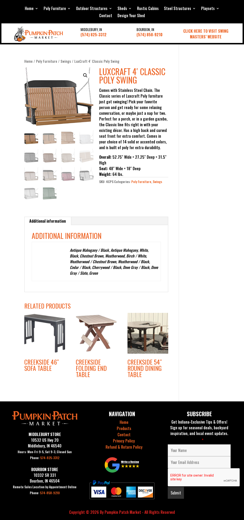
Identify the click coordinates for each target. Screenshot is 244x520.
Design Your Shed (131, 16)
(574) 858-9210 (150, 34)
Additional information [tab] (47, 221)
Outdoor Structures (91, 9)
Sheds (122, 9)
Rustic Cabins (148, 9)
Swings (66, 61)
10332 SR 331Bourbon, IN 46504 (45, 478)
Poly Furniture (55, 9)
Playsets (208, 9)
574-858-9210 (45, 492)
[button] (85, 75)
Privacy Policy (124, 441)
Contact (105, 16)
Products (124, 428)
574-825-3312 (44, 457)
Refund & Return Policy (124, 447)
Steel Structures (177, 9)
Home (29, 9)
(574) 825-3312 (94, 34)
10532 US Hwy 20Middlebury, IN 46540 (44, 443)
